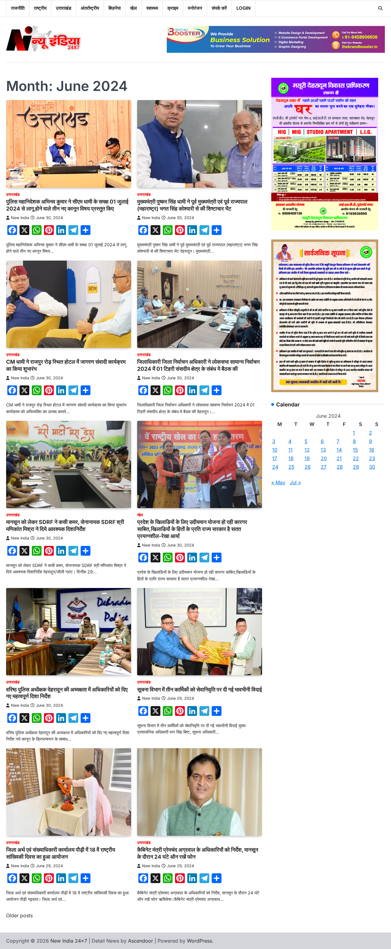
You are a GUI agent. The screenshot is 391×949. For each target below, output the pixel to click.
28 (340, 467)
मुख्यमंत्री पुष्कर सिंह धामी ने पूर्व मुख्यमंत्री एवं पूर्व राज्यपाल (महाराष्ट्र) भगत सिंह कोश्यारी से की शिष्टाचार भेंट (192, 205)
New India (20, 217)
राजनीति (17, 8)
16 (371, 450)
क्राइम (172, 8)
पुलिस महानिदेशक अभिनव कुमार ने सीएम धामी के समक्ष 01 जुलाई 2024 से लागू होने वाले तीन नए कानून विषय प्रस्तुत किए (67, 205)
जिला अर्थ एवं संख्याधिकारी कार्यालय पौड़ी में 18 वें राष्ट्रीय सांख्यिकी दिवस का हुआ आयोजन (60, 853)
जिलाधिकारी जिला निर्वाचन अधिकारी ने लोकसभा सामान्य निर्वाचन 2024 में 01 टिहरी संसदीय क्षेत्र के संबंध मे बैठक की (198, 365)
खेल (133, 8)
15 (355, 450)
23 (372, 458)
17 (274, 458)
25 (291, 467)
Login (243, 8)
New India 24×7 (68, 941)
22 (356, 458)
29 (356, 467)
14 (339, 450)
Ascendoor (140, 941)
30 (372, 467)
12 (307, 450)
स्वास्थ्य (152, 8)
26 (308, 467)
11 (290, 450)
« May (278, 482)
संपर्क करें (219, 8)
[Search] (380, 8)
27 (324, 467)
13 (323, 450)
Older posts (19, 915)
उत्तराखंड (63, 8)
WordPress (199, 941)
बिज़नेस (114, 8)
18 (291, 458)
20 (324, 458)
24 (275, 467)
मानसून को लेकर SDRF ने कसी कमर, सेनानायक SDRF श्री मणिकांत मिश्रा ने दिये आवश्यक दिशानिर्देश (65, 525)
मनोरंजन (195, 8)
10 (274, 450)
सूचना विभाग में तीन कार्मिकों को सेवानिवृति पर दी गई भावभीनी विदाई (199, 689)
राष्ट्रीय (40, 8)
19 (307, 458)
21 (339, 458)
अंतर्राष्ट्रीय (90, 8)
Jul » (295, 482)
